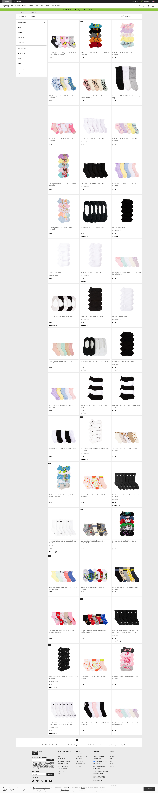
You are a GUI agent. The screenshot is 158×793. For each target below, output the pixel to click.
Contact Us (61, 754)
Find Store (50, 774)
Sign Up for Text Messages (39, 757)
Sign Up (35, 754)
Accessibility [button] (147, 1)
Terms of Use (96, 764)
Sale (111, 764)
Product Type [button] (21, 68)
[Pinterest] (38, 780)
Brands (112, 754)
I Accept (149, 789)
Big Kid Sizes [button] (21, 53)
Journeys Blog (79, 759)
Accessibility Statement (99, 766)
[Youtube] (51, 780)
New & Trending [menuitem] (15, 5)
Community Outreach (98, 756)
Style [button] (19, 74)
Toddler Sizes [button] (22, 43)
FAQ (59, 756)
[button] (153, 1)
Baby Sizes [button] (21, 37)
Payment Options (62, 768)
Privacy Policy (97, 759)
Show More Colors (85, 141)
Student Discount (80, 764)
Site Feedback (61, 771)
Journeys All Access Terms (100, 771)
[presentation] (15, 5)
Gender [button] (20, 32)
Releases (112, 766)
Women (112, 756)
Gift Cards (78, 766)
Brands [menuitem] (24, 5)
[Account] (148, 5)
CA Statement (96, 768)
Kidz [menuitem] (42, 5)
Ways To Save (79, 761)
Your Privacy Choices (101, 761)
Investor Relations (98, 773)
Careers (95, 754)
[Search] (139, 5)
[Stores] (144, 5)
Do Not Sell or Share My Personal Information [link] (99, 777)
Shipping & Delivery (63, 764)
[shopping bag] (153, 5)
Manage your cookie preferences (41, 788)
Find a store (35, 771)
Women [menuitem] (31, 5)
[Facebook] (46, 780)
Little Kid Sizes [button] (22, 48)
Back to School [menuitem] (56, 5)
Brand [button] (19, 27)
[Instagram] (42, 780)
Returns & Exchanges (64, 761)
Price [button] (19, 63)
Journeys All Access (81, 756)
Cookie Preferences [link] (98, 780)
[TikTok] (33, 780)
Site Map (60, 773)
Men (111, 759)
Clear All (44, 22)
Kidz (111, 761)
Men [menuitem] (37, 5)
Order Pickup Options (64, 766)
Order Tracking (135, 1)
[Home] (5, 5)
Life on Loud (79, 754)
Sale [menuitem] (47, 5)
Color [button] (19, 58)
